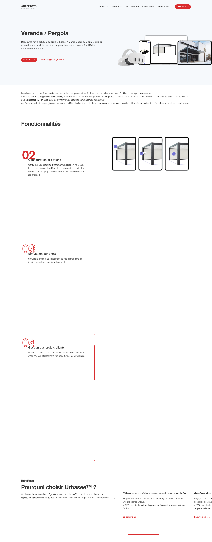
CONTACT (181, 7)
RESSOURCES (164, 7)
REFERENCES (132, 7)
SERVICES (104, 7)
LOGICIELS (117, 7)
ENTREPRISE (148, 7)
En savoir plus (129, 517)
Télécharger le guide (51, 60)
